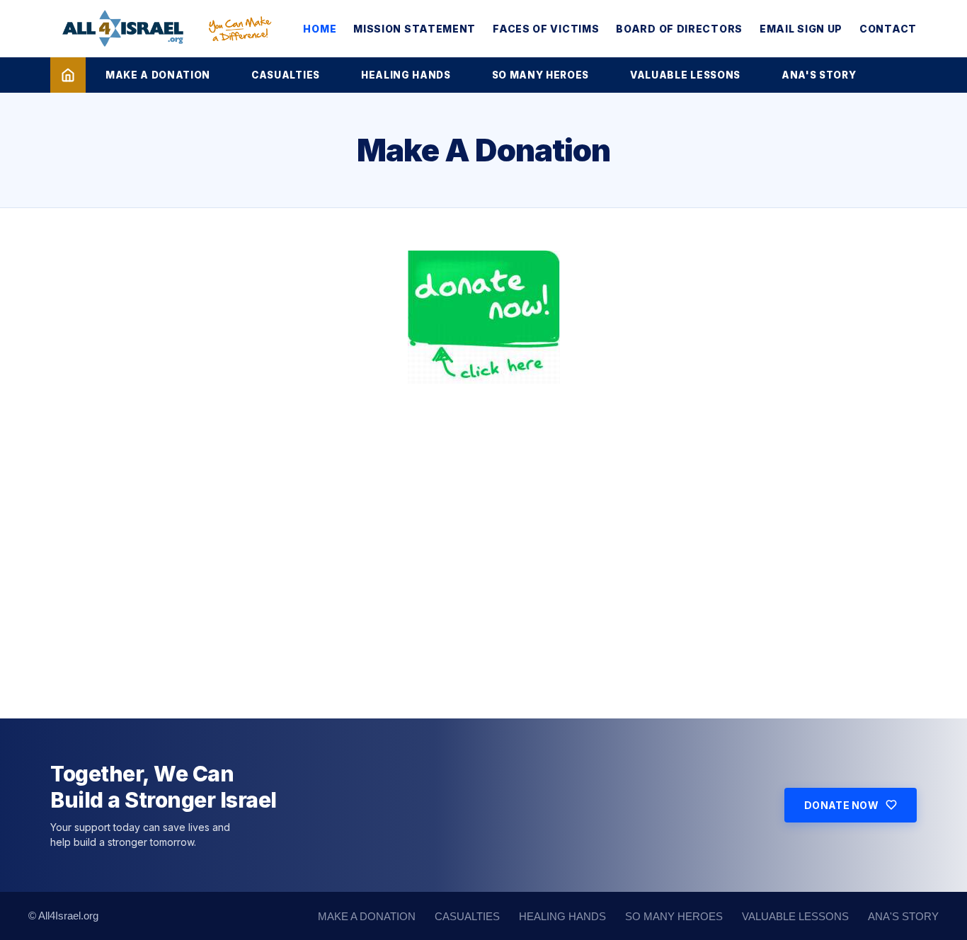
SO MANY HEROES (540, 75)
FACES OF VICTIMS (546, 29)
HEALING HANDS (406, 75)
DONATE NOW (841, 805)
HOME (319, 29)
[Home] (68, 75)
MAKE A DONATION (157, 75)
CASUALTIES (285, 75)
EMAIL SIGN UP (801, 29)
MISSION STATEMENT (414, 29)
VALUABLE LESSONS (685, 75)
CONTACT (888, 29)
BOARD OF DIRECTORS (679, 29)
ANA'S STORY (819, 75)
